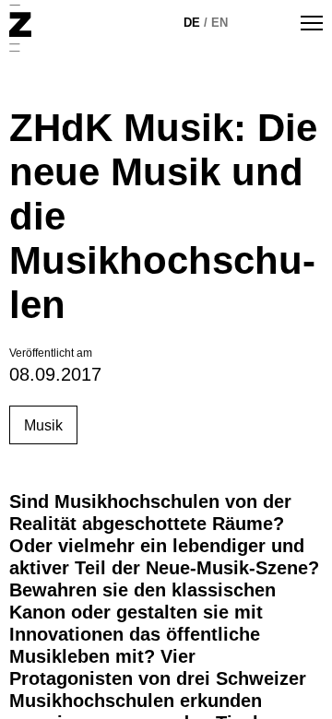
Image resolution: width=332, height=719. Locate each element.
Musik (43, 425)
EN (219, 22)
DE (192, 22)
